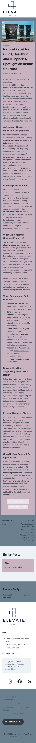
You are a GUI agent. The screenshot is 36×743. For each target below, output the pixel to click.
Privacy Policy (18, 714)
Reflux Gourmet (9, 115)
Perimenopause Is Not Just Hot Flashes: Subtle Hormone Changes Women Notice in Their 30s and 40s (27, 531)
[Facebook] (19, 681)
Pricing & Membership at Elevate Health (16, 708)
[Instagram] (10, 681)
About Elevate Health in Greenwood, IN (12, 698)
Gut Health (7, 45)
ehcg (6, 73)
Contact (18, 703)
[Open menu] (32, 8)
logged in (17, 595)
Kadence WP (22, 737)
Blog (7, 522)
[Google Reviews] (29, 681)
